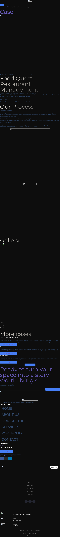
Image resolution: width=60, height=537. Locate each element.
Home (1, 7)
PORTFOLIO (12, 433)
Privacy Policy (3, 455)
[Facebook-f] (2, 458)
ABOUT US (11, 415)
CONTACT (10, 439)
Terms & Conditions (12, 455)
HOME (7, 408)
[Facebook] (26, 501)
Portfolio (7, 7)
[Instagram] (6, 458)
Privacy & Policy (24, 530)
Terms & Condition (35, 530)
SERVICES (10, 427)
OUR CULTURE (14, 421)
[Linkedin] (10, 458)
